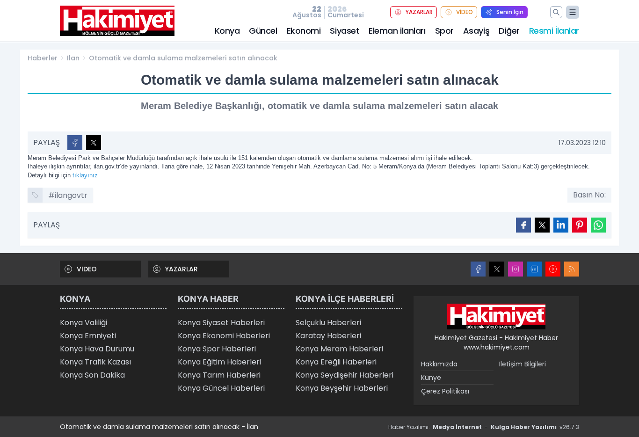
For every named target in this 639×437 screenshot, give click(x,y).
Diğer (509, 30)
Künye (431, 377)
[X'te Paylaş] (93, 142)
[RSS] (571, 269)
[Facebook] (478, 269)
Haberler (43, 58)
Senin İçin (509, 12)
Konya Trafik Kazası (95, 362)
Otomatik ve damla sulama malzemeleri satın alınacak (183, 58)
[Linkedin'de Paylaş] (560, 225)
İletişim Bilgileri (522, 364)
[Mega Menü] (572, 12)
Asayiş (476, 30)
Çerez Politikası (445, 391)
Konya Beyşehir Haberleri (342, 388)
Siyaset (344, 30)
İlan (73, 58)
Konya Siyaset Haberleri (221, 322)
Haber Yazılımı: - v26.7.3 (483, 427)
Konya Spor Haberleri (217, 348)
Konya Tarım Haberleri (219, 375)
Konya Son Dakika (92, 375)
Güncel (263, 30)
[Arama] (556, 12)
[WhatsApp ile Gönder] (598, 225)
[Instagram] (515, 269)
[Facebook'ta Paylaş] (74, 142)
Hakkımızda (439, 364)
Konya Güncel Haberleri (221, 388)
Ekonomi (304, 30)
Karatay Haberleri (328, 335)
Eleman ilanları (397, 30)
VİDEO (464, 12)
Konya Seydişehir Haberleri (344, 375)
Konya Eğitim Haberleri (219, 362)
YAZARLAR (419, 12)
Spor (444, 30)
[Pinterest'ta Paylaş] (579, 225)
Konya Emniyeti (88, 335)
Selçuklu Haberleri (328, 322)
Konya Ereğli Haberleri (336, 362)
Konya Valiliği (83, 322)
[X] (496, 269)
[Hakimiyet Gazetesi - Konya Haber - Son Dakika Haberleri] (496, 317)
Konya (227, 30)
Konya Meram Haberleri (339, 348)
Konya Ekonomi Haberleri (224, 335)
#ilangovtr (67, 195)
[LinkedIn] (534, 269)
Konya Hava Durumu (97, 348)
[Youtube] (552, 269)
